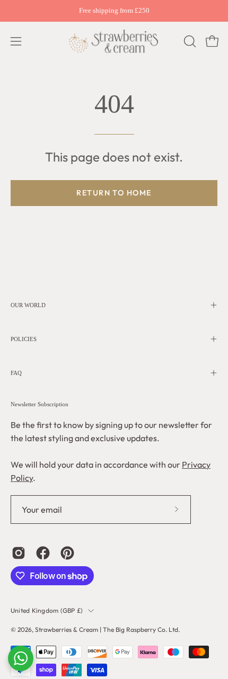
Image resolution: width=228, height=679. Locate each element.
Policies (24, 339)
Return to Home (113, 193)
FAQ (16, 373)
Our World (28, 305)
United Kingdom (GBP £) (47, 610)
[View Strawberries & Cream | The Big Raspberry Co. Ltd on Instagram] (19, 553)
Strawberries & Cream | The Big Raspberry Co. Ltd (106, 629)
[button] (188, 41)
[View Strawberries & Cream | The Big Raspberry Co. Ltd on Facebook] (43, 553)
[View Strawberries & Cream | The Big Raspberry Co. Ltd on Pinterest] (67, 553)
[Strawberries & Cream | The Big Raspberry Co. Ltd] (114, 41)
